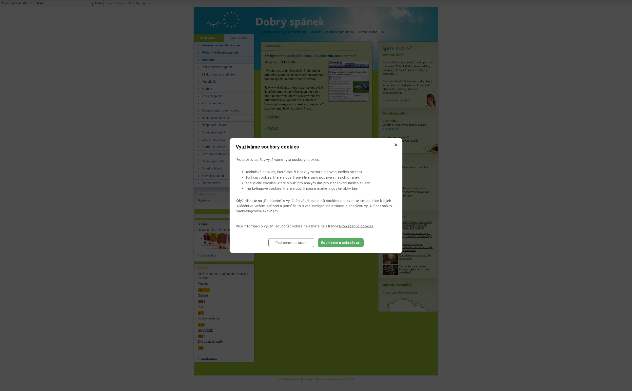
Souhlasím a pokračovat (341, 242)
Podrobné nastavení (291, 242)
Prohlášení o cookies (356, 226)
